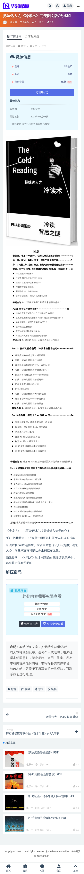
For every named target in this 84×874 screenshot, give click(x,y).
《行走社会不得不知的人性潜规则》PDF (50, 796)
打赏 (13, 689)
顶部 (75, 871)
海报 (40, 689)
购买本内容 (30, 624)
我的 (58, 871)
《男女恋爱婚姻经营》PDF (42, 752)
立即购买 (42, 92)
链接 (53, 689)
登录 (69, 5)
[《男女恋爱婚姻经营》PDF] (14, 765)
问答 (42, 871)
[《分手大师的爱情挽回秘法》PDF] (14, 831)
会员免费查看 (54, 624)
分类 (25, 871)
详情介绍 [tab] (15, 36)
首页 (23, 46)
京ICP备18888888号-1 (57, 851)
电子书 (13, 22)
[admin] (5, 22)
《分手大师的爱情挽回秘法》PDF (46, 818)
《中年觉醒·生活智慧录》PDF (44, 774)
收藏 (27, 689)
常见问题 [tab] (33, 36)
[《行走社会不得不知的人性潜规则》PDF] (14, 809)
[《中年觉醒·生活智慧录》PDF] (14, 787)
